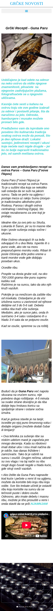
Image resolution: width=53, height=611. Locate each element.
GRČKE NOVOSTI (26, 3)
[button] (26, 11)
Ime (3, 566)
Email (3, 577)
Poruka (4, 587)
